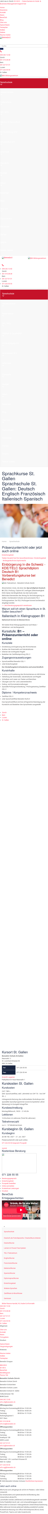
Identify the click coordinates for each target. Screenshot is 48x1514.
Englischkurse (9, 1258)
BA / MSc (6, 323)
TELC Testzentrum (10, 1253)
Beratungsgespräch (9, 1178)
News (2, 15)
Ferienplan (4, 27)
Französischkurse (10, 1263)
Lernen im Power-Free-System (15, 1248)
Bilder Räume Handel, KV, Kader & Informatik (18, 1303)
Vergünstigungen (6, 1346)
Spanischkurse (9, 1273)
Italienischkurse (9, 1268)
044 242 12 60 (5, 55)
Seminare (7, 1298)
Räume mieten (5, 35)
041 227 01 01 (5, 65)
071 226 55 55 (5, 70)
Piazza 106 (4, 1375)
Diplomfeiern (5, 25)
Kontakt (3, 12)
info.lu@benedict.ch (7, 1446)
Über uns (3, 22)
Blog (1, 20)
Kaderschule (7, 313)
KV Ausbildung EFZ (10, 343)
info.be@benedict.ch (7, 1424)
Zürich (4, 712)
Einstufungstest (8, 555)
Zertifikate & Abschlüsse (13, 1293)
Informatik (6, 363)
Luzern (4, 717)
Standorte (3, 10)
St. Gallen (5, 720)
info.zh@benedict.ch (7, 1402)
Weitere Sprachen (10, 1288)
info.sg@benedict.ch (7, 1467)
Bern (3, 715)
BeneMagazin (5, 1373)
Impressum (39, 1481)
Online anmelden (8, 1186)
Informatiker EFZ (9, 353)
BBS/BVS (3, 1365)
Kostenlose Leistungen (10, 1188)
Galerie (2, 32)
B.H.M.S (3, 1368)
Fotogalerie (4, 1337)
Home (2, 7)
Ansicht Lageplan (8, 735)
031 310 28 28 (5, 60)
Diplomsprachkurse (11, 1278)
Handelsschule (8, 303)
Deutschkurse (9, 1243)
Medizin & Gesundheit (12, 333)
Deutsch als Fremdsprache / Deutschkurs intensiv (22, 1238)
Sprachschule (8, 293)
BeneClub (3, 17)
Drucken (5, 1191)
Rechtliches (30, 1481)
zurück (4, 1148)
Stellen (2, 30)
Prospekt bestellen (9, 1183)
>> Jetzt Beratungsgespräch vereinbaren (17, 605)
